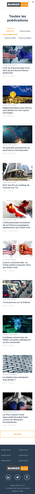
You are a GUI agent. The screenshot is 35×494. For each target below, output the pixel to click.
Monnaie (11, 116)
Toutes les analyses (24, 38)
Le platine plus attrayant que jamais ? (15, 378)
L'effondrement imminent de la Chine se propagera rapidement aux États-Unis (16, 225)
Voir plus (17, 434)
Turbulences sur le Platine (16, 302)
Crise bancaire (12, 153)
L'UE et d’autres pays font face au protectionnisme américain (16, 70)
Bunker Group (6, 450)
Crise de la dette (13, 230)
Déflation (11, 76)
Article (4, 76)
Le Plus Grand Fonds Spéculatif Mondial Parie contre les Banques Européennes (15, 418)
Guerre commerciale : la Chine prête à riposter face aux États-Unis (17, 265)
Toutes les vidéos (10, 38)
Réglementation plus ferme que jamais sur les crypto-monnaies (17, 110)
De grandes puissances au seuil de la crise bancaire (16, 149)
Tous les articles (25, 31)
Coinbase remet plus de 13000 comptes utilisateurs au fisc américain (17, 340)
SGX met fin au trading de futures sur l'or (16, 186)
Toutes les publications (10, 29)
